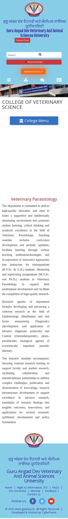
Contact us (34, 494)
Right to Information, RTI (32, 487)
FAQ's (55, 487)
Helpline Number (35, 62)
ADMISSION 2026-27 (33, 72)
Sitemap (35, 491)
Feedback (51, 491)
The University (17, 491)
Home (8, 487)
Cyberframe (49, 512)
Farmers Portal (22, 40)
